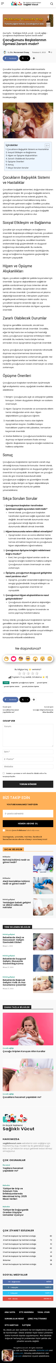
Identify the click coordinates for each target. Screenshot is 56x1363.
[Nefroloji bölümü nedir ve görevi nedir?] (43, 864)
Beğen (48, 1282)
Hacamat (6, 1165)
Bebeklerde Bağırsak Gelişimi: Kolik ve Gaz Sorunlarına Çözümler (14, 982)
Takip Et (48, 1287)
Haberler (6, 1185)
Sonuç (11, 164)
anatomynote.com (15, 1353)
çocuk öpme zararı (11, 686)
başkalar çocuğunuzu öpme (22, 683)
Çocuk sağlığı (40, 33)
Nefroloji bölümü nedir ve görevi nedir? (16, 861)
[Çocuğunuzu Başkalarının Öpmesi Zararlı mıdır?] (8, 1355)
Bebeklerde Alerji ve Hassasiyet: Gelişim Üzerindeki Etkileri (13, 940)
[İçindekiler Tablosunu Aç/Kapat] (46, 145)
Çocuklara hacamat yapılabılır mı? (11, 711)
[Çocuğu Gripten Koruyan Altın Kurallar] (28, 1029)
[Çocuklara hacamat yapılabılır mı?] (28, 1075)
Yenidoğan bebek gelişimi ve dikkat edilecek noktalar (17, 905)
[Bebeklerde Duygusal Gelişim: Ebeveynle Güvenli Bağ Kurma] (43, 963)
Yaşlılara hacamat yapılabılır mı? (13, 1169)
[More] (34, 58)
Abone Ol (47, 1298)
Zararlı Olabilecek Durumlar (21, 158)
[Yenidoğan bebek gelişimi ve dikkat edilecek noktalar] (43, 906)
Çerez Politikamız (19, 830)
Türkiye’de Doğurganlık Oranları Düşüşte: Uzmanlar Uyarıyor (15, 1212)
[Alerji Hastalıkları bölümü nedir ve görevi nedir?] (43, 885)
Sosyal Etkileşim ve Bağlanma (22, 152)
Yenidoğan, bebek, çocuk (23, 33)
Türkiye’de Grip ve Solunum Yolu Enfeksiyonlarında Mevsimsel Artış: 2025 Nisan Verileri (15, 1193)
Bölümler (6, 857)
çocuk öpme (42, 683)
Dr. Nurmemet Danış (19, 52)
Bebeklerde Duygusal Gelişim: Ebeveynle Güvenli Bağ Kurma (14, 961)
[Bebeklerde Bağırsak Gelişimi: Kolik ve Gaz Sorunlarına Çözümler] (43, 984)
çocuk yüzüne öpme (30, 686)
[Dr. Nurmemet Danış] (5, 52)
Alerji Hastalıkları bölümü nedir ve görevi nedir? (16, 882)
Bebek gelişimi (9, 899)
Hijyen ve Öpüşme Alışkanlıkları (22, 155)
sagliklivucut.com (14, 1356)
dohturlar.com (42, 1350)
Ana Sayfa (7, 33)
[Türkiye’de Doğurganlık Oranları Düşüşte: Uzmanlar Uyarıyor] (43, 1214)
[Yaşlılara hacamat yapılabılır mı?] (43, 1172)
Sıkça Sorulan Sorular (18, 168)
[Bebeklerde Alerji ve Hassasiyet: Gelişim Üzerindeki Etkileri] (43, 941)
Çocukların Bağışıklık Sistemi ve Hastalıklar (28, 149)
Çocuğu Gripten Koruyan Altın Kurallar (43, 711)
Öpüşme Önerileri (16, 161)
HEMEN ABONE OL (28, 823)
